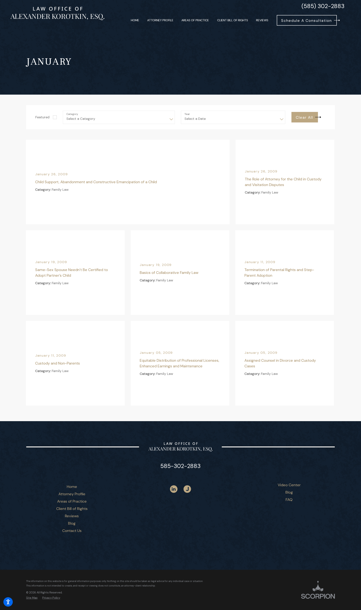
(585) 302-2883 (323, 6)
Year (187, 114)
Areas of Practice (72, 501)
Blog (72, 523)
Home (72, 486)
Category (72, 114)
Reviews (72, 516)
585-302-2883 (180, 466)
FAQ (289, 499)
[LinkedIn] (173, 489)
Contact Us (72, 530)
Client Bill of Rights (72, 508)
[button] (8, 602)
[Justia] (187, 489)
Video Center (289, 484)
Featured (42, 117)
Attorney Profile (71, 493)
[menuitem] (135, 20)
